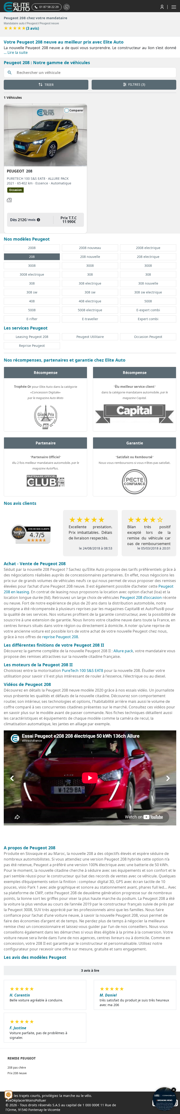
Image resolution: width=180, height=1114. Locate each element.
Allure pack (123, 650)
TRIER (49, 84)
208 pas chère (17, 1068)
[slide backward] (12, 778)
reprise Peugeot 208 (60, 636)
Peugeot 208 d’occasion (141, 597)
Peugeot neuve (49, 23)
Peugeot (32, 23)
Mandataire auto (14, 23)
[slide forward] (168, 778)
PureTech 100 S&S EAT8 (82, 670)
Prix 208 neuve (17, 1073)
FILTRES (136, 84)
